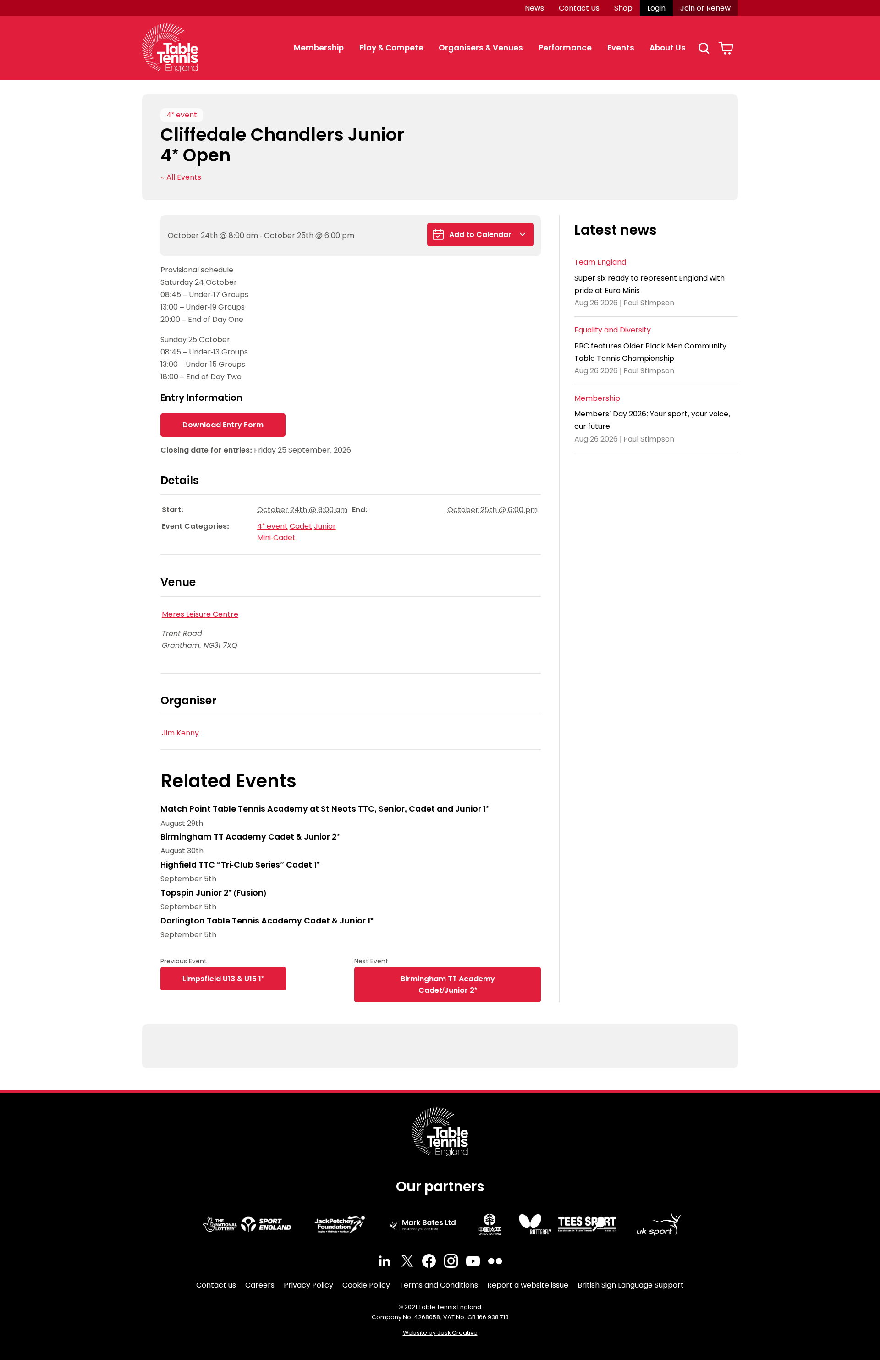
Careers (260, 1285)
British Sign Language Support (631, 1285)
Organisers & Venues (481, 47)
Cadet (301, 526)
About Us (667, 47)
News (534, 8)
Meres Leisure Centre (200, 614)
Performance (565, 47)
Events (620, 47)
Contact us (216, 1285)
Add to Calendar (480, 234)
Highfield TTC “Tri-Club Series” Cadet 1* (240, 864)
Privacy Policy (308, 1285)
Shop (623, 8)
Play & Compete (391, 47)
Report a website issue (527, 1285)
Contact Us (579, 8)
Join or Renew (705, 8)
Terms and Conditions (438, 1285)
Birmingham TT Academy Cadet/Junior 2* (448, 984)
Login (656, 8)
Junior (325, 526)
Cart (726, 48)
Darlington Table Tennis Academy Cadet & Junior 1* (267, 920)
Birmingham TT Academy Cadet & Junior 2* (250, 836)
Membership (319, 47)
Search (703, 48)
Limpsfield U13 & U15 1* (223, 978)
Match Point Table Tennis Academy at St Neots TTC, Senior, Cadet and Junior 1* (324, 808)
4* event (181, 115)
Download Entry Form (223, 425)
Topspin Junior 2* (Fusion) (213, 892)
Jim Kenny (180, 733)
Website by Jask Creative (440, 1333)
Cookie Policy (366, 1285)
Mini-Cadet (276, 537)
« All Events (180, 177)
